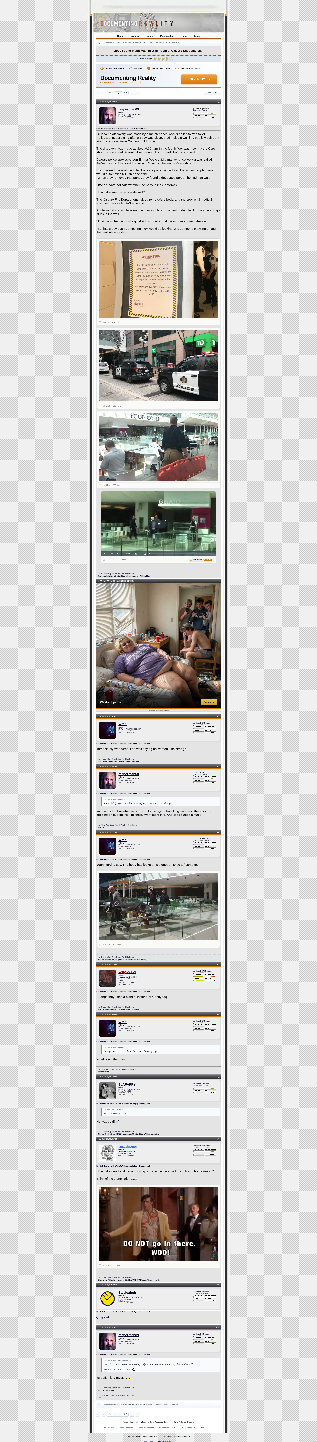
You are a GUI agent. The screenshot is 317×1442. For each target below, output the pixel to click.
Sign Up (135, 36)
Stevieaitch (127, 1292)
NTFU (212, 1428)
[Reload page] (99, 43)
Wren (122, 724)
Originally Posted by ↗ (114, 799)
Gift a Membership (187, 1428)
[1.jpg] (158, 279)
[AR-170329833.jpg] (158, 1224)
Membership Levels (167, 1428)
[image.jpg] (158, 906)
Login (150, 36)
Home (120, 36)
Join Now (196, 79)
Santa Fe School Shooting (184, 1422)
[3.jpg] (158, 446)
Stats (197, 36)
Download (202, 560)
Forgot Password (126, 1428)
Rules (184, 36)
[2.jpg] (158, 365)
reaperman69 (128, 109)
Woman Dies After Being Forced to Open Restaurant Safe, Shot (147, 1422)
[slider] (182, 553)
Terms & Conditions (146, 1428)
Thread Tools (211, 93)
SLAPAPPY (127, 1084)
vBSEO (171, 1441)
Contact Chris (108, 1428)
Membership (167, 36)
